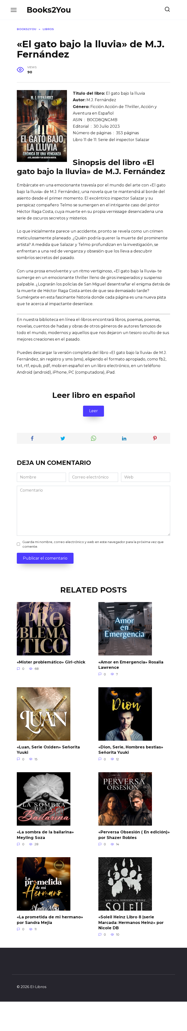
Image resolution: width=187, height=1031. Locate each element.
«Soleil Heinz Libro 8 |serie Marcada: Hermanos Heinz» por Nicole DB (131, 922)
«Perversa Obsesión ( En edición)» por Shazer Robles (134, 835)
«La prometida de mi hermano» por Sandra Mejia (50, 920)
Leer (93, 411)
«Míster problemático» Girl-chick (51, 662)
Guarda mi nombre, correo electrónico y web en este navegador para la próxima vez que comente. (93, 544)
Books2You (49, 10)
